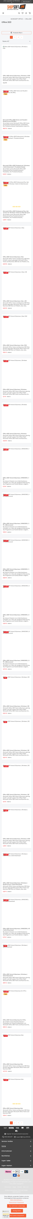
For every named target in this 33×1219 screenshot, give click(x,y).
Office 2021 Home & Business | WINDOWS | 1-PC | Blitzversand (16, 524)
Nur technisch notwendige (17, 1206)
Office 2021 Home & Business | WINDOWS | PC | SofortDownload (16, 929)
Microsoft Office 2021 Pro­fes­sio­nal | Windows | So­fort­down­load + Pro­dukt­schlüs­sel (16, 166)
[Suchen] (19, 13)
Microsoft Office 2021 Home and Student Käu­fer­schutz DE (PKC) (15, 120)
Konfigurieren (17, 1210)
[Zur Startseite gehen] (16, 7)
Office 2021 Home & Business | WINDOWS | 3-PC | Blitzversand (16, 661)
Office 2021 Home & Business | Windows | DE (16, 706)
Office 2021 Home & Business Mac (13, 1064)
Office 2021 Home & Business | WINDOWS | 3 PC (16, 615)
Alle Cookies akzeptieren (17, 1215)
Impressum (21, 1202)
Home (4, 1146)
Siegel (14, 1187)
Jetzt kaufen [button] (26, 1)
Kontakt (19, 1187)
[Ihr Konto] (26, 13)
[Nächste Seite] (21, 37)
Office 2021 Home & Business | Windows (15, 389)
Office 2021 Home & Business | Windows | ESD (16, 75)
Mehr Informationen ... (16, 1200)
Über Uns (26, 1187)
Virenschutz (7, 1187)
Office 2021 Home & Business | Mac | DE (15, 301)
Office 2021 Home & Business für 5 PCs (14, 1020)
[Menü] (3, 13)
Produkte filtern (17, 32)
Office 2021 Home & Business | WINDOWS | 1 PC (16, 478)
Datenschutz (12, 1202)
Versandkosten (6, 1181)
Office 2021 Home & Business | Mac (13, 257)
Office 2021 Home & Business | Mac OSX (15, 345)
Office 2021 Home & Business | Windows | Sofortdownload (15, 975)
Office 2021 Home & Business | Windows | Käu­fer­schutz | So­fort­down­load (15, 883)
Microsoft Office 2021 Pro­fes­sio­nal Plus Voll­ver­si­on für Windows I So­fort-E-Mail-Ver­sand (16, 212)
